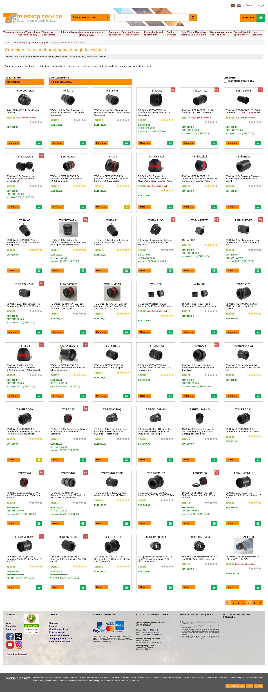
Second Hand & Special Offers (242, 33)
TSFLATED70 (199, 220)
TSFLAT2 (156, 90)
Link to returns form (59, 641)
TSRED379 (243, 284)
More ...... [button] (13, 143)
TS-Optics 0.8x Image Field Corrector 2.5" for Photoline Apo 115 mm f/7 (243, 495)
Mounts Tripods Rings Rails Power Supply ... (28, 33)
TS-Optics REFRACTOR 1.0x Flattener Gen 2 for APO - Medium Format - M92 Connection (111, 178)
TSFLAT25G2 (24, 156)
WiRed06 (156, 284)
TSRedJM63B (112, 284)
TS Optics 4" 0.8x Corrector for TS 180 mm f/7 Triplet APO (242, 557)
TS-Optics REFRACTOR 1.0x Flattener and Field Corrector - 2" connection (154, 112)
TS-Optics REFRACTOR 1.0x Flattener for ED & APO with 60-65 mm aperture (23, 242)
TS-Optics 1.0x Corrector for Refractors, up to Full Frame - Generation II (21, 178)
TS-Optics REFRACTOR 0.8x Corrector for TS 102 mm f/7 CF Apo (156, 494)
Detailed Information (235, 686)
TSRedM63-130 (68, 537)
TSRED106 (200, 473)
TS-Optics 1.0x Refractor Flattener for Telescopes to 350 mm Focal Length (242, 178)
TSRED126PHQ (200, 409)
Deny (249, 686)
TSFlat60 (24, 220)
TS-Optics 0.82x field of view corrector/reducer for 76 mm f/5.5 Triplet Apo (198, 367)
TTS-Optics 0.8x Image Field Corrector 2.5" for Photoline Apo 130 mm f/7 (68, 559)
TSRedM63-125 (24, 537)
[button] (260, 603)
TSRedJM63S (68, 284)
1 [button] (233, 602)
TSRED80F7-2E (243, 345)
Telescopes (9, 32)
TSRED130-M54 (156, 537)
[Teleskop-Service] (34, 19)
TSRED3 (24, 345)
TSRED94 (24, 473)
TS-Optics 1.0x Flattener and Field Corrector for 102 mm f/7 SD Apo (23, 305)
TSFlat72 (112, 220)
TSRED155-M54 (199, 537)
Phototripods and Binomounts (153, 33)
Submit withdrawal (17, 654)
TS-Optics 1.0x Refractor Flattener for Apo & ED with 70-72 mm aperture (111, 242)
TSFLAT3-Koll (156, 156)
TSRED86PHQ (112, 409)
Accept (258, 686)
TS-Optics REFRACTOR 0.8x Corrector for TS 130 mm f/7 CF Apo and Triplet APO (112, 559)
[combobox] (90, 17)
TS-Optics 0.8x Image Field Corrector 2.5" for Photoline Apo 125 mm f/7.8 (24, 559)
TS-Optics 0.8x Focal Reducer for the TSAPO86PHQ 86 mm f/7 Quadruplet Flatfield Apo (110, 431)
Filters (64, 32)
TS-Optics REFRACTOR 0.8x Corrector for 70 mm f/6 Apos (108, 366)
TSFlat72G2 (155, 220)
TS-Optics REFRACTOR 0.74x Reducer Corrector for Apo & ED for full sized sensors (67, 367)
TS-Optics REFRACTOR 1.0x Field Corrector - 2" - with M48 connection (243, 111)
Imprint (53, 626)
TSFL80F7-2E (243, 220)
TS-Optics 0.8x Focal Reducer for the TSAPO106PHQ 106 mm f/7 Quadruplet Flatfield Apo (154, 431)
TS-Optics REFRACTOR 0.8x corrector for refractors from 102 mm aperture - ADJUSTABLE (110, 306)
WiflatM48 (112, 90)
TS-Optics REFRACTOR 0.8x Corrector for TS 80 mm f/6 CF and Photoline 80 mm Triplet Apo (24, 431)
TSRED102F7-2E (112, 473)
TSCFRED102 (156, 473)
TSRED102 (68, 473)
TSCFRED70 (112, 345)
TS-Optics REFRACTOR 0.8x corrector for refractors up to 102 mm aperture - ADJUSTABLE (67, 306)
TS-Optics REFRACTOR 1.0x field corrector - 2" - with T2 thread (198, 111)
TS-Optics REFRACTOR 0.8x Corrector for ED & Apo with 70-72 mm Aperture (154, 367)
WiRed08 (199, 284)
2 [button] (238, 602)
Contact (249, 5)
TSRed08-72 (156, 345)
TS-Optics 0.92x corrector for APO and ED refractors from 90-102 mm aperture (24, 495)
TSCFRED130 (112, 537)
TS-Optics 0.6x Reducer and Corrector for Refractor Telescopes (155, 305)
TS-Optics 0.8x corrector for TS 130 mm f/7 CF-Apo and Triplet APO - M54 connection (155, 559)
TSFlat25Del (68, 156)
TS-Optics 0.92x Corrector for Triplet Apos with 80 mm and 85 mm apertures (68, 431)
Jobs (8, 623)
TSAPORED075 (68, 345)
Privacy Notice (57, 632)
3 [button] (243, 602)
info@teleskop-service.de (152, 634)
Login (261, 5)
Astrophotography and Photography (92, 33)
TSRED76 (199, 345)
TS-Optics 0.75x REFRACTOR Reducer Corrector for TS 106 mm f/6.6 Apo (198, 495)
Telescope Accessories (48, 33)
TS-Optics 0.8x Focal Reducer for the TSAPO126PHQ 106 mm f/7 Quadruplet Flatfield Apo (198, 431)
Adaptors (74, 32)
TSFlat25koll (199, 156)
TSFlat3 (112, 156)
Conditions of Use (59, 629)
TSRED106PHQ (156, 409)
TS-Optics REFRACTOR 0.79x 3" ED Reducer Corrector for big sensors (242, 306)
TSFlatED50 (243, 156)
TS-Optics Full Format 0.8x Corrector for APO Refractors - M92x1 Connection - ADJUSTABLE (24, 367)
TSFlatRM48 (243, 90)
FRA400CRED (25, 90)
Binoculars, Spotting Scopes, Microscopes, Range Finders (124, 33)
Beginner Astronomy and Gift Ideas (221, 33)
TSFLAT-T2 (199, 90)
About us (11, 629)
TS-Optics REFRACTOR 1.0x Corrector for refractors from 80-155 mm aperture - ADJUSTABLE (199, 178)
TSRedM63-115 (243, 473)
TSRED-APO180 (243, 537)
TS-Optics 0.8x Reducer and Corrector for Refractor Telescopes (199, 305)
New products (257, 33)
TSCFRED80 (24, 409)
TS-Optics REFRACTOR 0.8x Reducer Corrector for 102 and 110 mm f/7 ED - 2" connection (67, 495)
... (249, 602)
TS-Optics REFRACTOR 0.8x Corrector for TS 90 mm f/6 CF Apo (243, 430)
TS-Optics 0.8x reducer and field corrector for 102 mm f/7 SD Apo (110, 494)
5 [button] (254, 602)
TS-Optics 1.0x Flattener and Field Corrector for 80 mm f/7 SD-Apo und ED (243, 242)
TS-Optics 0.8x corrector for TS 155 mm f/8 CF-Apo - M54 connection (199, 557)
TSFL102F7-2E (24, 284)
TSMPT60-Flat (68, 220)
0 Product (248, 17)
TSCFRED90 (243, 409)
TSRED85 (68, 409)
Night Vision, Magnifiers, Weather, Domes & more (194, 33)
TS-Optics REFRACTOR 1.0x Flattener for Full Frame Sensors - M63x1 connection (67, 178)
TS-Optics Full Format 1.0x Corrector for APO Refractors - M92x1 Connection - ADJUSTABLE (155, 178)
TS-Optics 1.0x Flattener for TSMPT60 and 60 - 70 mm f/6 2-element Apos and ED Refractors (68, 242)
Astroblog (11, 626)
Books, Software (171, 33)
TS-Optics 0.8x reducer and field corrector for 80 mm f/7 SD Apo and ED (243, 367)
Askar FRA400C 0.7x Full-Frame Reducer (23, 111)
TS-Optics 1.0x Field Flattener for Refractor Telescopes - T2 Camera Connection (67, 112)
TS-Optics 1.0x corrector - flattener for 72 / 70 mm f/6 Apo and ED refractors (155, 242)
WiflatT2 (68, 90)
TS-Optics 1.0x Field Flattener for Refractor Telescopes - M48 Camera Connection (112, 112)
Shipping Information (60, 638)
